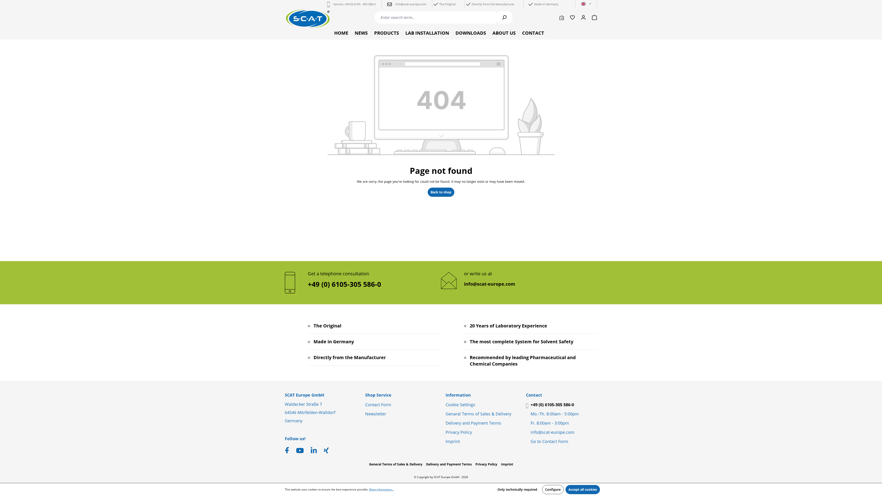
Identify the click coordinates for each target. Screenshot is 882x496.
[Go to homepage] (308, 18)
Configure (553, 489)
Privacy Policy (459, 432)
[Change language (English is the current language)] (586, 4)
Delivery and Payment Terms (473, 423)
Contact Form (378, 404)
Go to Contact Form (549, 441)
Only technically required (517, 489)
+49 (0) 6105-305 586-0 (552, 404)
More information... (381, 489)
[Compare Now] (562, 17)
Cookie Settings (460, 404)
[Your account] (583, 17)
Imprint (453, 441)
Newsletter (375, 414)
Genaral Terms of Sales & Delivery (478, 414)
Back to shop (441, 192)
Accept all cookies (582, 489)
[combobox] (435, 17)
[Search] (504, 17)
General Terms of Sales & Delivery (395, 464)
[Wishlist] (572, 17)
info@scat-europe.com (489, 284)
